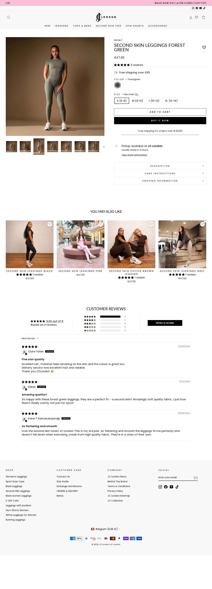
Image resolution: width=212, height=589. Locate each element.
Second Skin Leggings (18, 491)
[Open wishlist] (196, 17)
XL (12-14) (171, 101)
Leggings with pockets (18, 505)
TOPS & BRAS (82, 25)
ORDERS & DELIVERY (67, 491)
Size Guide (63, 481)
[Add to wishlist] (204, 47)
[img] (29, 347)
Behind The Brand (117, 481)
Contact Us (63, 476)
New (48, 25)
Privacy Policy (115, 491)
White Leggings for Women (21, 514)
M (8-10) (137, 101)
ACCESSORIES (157, 25)
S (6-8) (122, 101)
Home (117, 40)
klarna (60, 495)
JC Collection (115, 500)
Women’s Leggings (16, 476)
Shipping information (160, 180)
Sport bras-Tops (15, 481)
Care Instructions (160, 173)
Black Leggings (14, 486)
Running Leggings (15, 519)
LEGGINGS (62, 25)
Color (127, 79)
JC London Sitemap (119, 495)
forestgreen (117, 85)
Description (160, 166)
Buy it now (160, 120)
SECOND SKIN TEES (109, 25)
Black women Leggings (18, 495)
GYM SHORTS (135, 25)
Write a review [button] (165, 323)
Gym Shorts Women (17, 510)
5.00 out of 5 (54, 321)
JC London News (117, 476)
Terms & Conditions (119, 486)
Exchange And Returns (69, 486)
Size (124, 94)
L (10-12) (154, 101)
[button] (122, 65)
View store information (134, 155)
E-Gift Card (12, 500)
